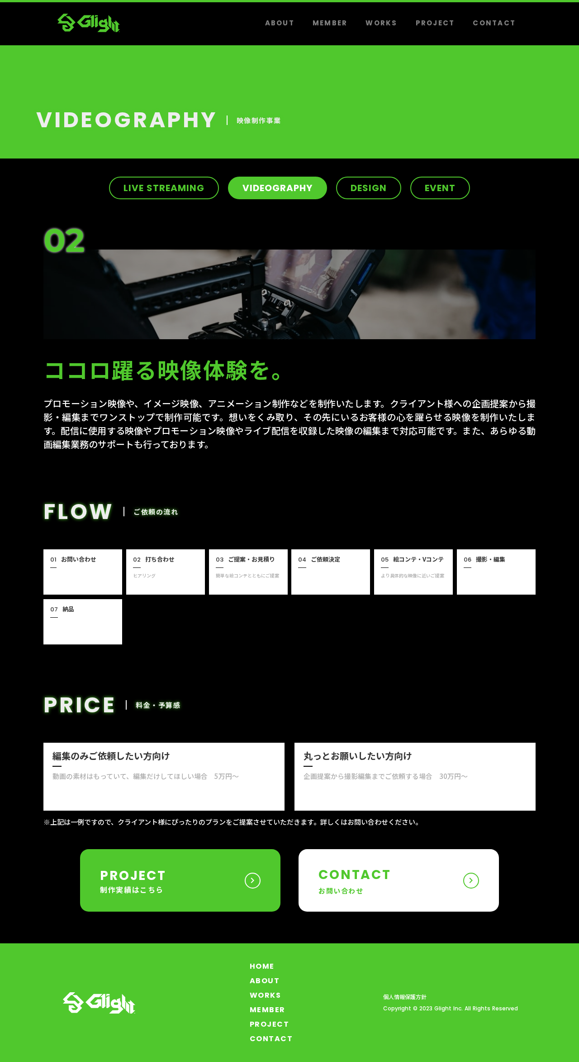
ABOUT (279, 23)
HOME (262, 966)
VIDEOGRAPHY (277, 188)
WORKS (381, 23)
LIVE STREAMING (163, 188)
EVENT (440, 188)
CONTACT (494, 23)
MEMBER (330, 23)
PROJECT (435, 23)
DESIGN (369, 188)
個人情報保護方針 (405, 996)
